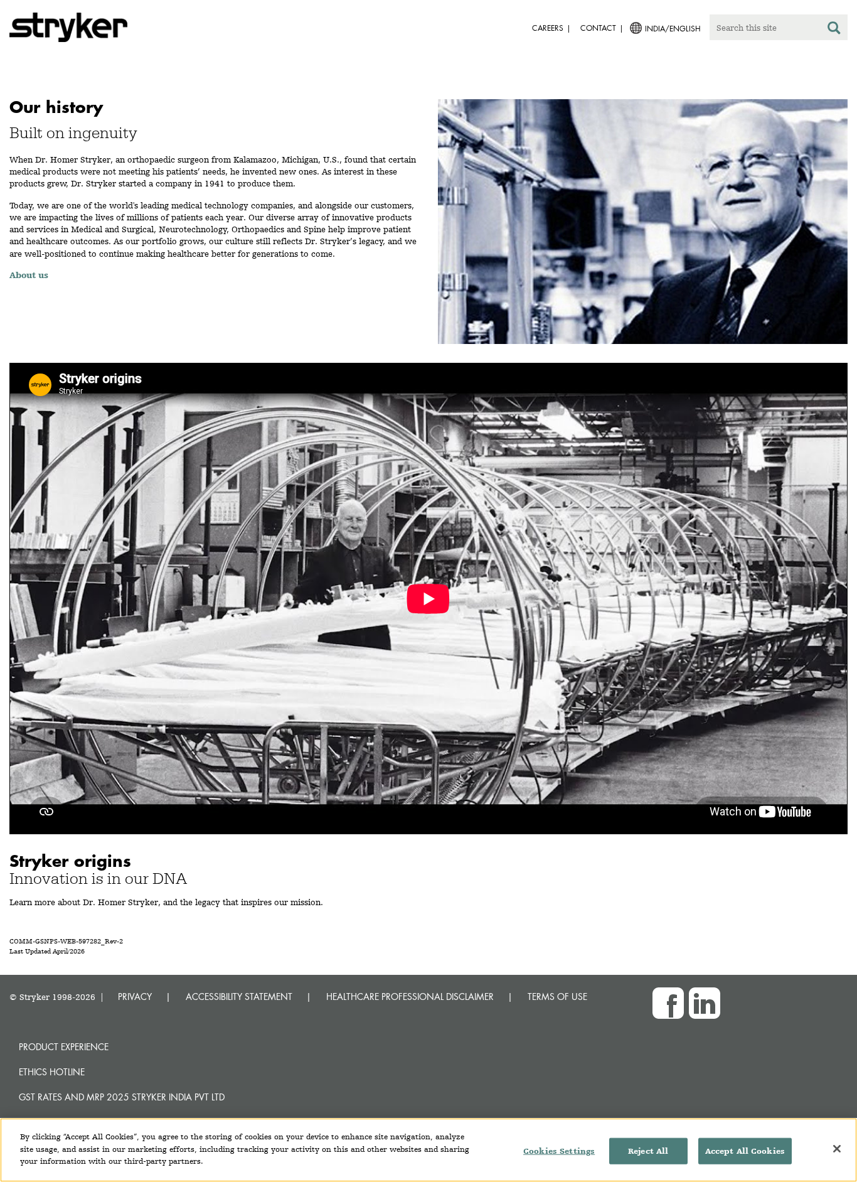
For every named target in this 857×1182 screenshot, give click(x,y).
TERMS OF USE (557, 996)
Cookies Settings (559, 1151)
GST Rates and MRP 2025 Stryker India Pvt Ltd (122, 1097)
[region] (428, 1150)
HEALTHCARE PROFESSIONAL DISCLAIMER (410, 996)
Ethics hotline (52, 1072)
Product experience (64, 1047)
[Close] (837, 1149)
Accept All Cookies (745, 1151)
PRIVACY (135, 996)
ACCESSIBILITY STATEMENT (239, 996)
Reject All (648, 1151)
